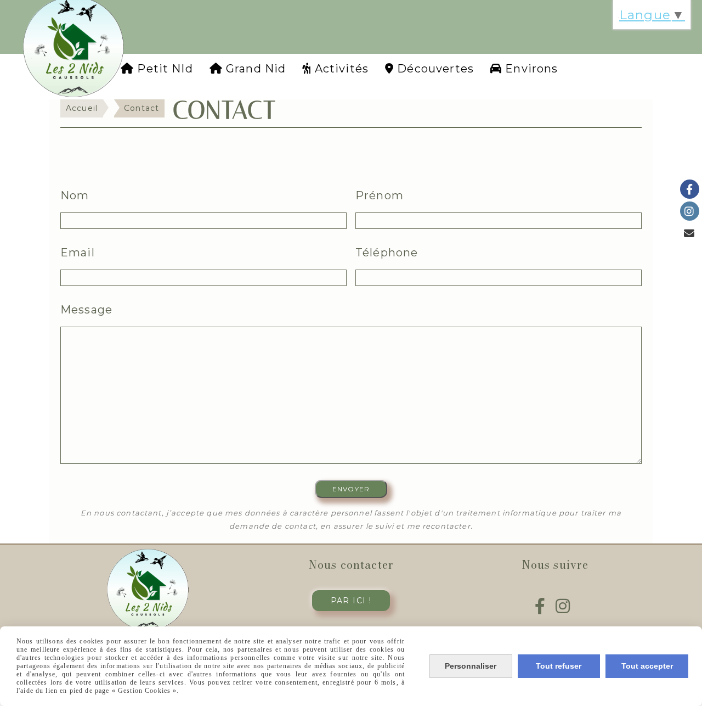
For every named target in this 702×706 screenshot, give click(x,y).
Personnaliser (470, 666)
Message (86, 309)
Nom (74, 195)
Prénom (379, 195)
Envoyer (351, 489)
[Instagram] (689, 211)
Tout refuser (558, 666)
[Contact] (689, 233)
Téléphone (386, 252)
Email (77, 252)
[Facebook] (689, 189)
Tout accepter (647, 666)
